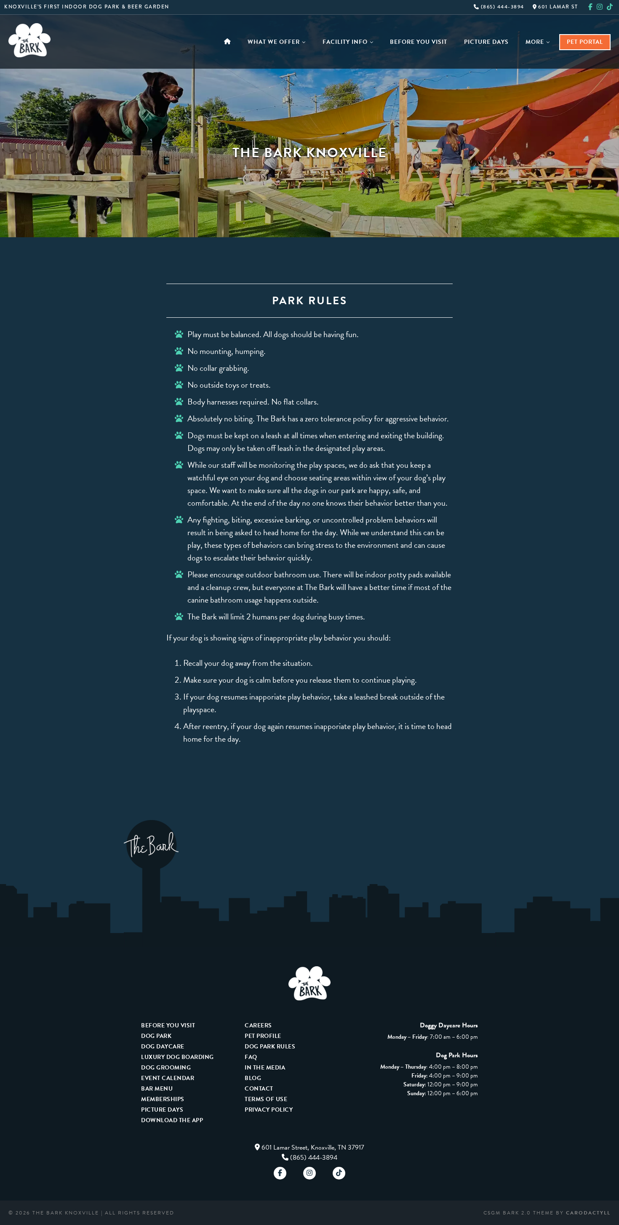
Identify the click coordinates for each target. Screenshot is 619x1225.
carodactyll (588, 1213)
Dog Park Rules (270, 1046)
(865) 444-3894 (501, 7)
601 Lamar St (557, 7)
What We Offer (274, 42)
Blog (253, 1078)
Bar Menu (157, 1088)
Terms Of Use (266, 1099)
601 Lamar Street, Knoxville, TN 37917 (312, 1147)
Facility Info (345, 42)
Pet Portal (585, 42)
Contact (259, 1088)
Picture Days (486, 42)
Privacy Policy (269, 1109)
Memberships (162, 1099)
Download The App (172, 1120)
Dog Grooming (166, 1067)
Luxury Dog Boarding (177, 1057)
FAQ (251, 1057)
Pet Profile (263, 1036)
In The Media (265, 1067)
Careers (258, 1025)
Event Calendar (167, 1078)
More (535, 42)
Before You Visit (418, 42)
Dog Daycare (162, 1046)
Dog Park (156, 1036)
